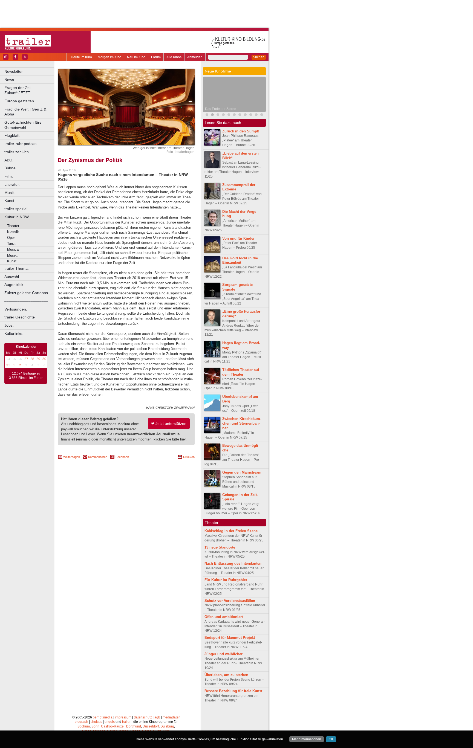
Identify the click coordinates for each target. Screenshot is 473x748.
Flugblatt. (12, 135)
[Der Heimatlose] (240, 115)
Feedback (122, 457)
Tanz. (11, 244)
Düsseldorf (151, 726)
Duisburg (167, 726)
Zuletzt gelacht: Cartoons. (26, 293)
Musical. (14, 249)
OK (331, 739)
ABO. (8, 160)
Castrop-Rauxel (113, 726)
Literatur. (12, 184)
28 (32, 359)
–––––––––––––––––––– (26, 301)
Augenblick (13, 284)
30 (44, 359)
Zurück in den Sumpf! (240, 131)
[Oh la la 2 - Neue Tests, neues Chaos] (218, 115)
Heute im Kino (81, 57)
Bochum (83, 726)
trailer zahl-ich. (17, 152)
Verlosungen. (15, 309)
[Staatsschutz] (245, 115)
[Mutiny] (223, 115)
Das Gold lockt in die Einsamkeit (240, 260)
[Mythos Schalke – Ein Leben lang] (234, 115)
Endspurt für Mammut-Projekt (229, 638)
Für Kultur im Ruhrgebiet (225, 580)
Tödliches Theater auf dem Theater (240, 372)
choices (96, 722)
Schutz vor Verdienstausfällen (229, 601)
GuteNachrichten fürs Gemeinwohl (22, 125)
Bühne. (10, 168)
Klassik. (13, 232)
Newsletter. (14, 71)
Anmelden (195, 57)
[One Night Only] (207, 115)
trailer (126, 722)
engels (110, 722)
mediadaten (171, 717)
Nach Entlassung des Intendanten (232, 563)
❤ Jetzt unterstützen (168, 423)
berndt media (103, 717)
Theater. (13, 226)
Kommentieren (97, 457)
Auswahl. (12, 276)
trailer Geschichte (19, 317)
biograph (81, 722)
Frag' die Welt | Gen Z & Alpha (25, 112)
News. (9, 79)
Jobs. (9, 325)
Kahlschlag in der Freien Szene (231, 531)
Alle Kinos (173, 57)
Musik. (10, 192)
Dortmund (133, 726)
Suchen (258, 57)
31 (8, 365)
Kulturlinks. (13, 333)
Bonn (95, 726)
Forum (156, 57)
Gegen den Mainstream (241, 472)
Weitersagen (71, 457)
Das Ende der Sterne (220, 109)
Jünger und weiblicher (223, 654)
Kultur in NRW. (17, 217)
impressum (123, 717)
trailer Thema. (16, 268)
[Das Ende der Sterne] (212, 115)
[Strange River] (256, 115)
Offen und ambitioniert (223, 617)
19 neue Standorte (219, 547)
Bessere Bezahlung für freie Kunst (233, 691)
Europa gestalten (19, 101)
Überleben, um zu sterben (226, 675)
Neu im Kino (136, 57)
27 (26, 359)
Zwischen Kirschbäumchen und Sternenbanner (241, 423)
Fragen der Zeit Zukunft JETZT (29, 90)
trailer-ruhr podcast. (21, 143)
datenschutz (143, 717)
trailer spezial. (16, 209)
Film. (8, 176)
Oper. (11, 238)
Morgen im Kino (109, 57)
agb (157, 717)
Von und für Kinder (238, 238)
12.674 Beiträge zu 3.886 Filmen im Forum (26, 376)
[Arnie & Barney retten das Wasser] (261, 115)
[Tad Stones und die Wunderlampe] (229, 115)
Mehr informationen (306, 739)
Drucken (189, 457)
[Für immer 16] (250, 115)
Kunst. (9, 200)
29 (38, 359)
